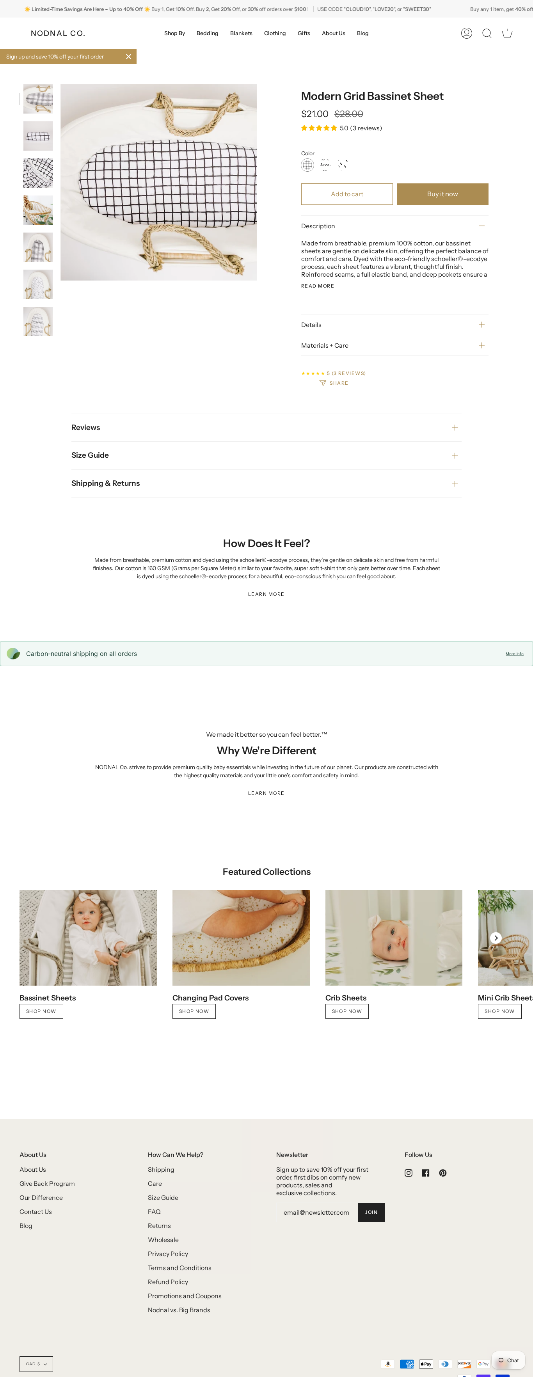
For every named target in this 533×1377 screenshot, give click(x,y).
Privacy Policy (168, 1254)
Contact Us (36, 1211)
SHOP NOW (347, 1011)
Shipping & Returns (105, 483)
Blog (26, 1226)
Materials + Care (324, 345)
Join (371, 1212)
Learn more (266, 594)
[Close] (129, 56)
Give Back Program (47, 1183)
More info (515, 653)
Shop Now (41, 1011)
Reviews (85, 427)
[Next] (496, 938)
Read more (317, 286)
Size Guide (90, 455)
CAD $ (33, 1363)
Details (311, 325)
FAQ (154, 1211)
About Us (33, 1169)
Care (155, 1183)
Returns (159, 1226)
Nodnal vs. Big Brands (179, 1310)
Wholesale (163, 1240)
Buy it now (442, 194)
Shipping (161, 1169)
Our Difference (41, 1197)
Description (318, 226)
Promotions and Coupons (185, 1296)
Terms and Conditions (179, 1268)
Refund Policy (168, 1282)
